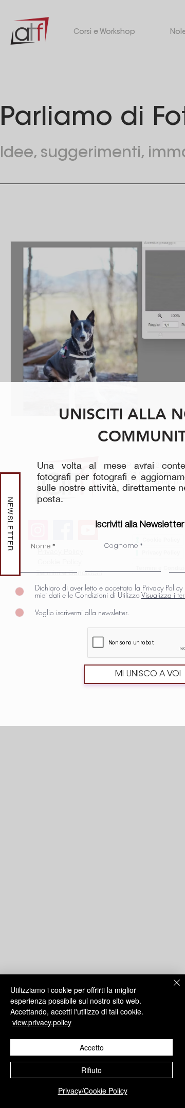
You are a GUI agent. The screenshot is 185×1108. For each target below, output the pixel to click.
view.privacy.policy (41, 1022)
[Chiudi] (170, 988)
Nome (40, 546)
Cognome (121, 545)
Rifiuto (91, 1070)
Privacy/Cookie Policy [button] (92, 1090)
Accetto (92, 1047)
